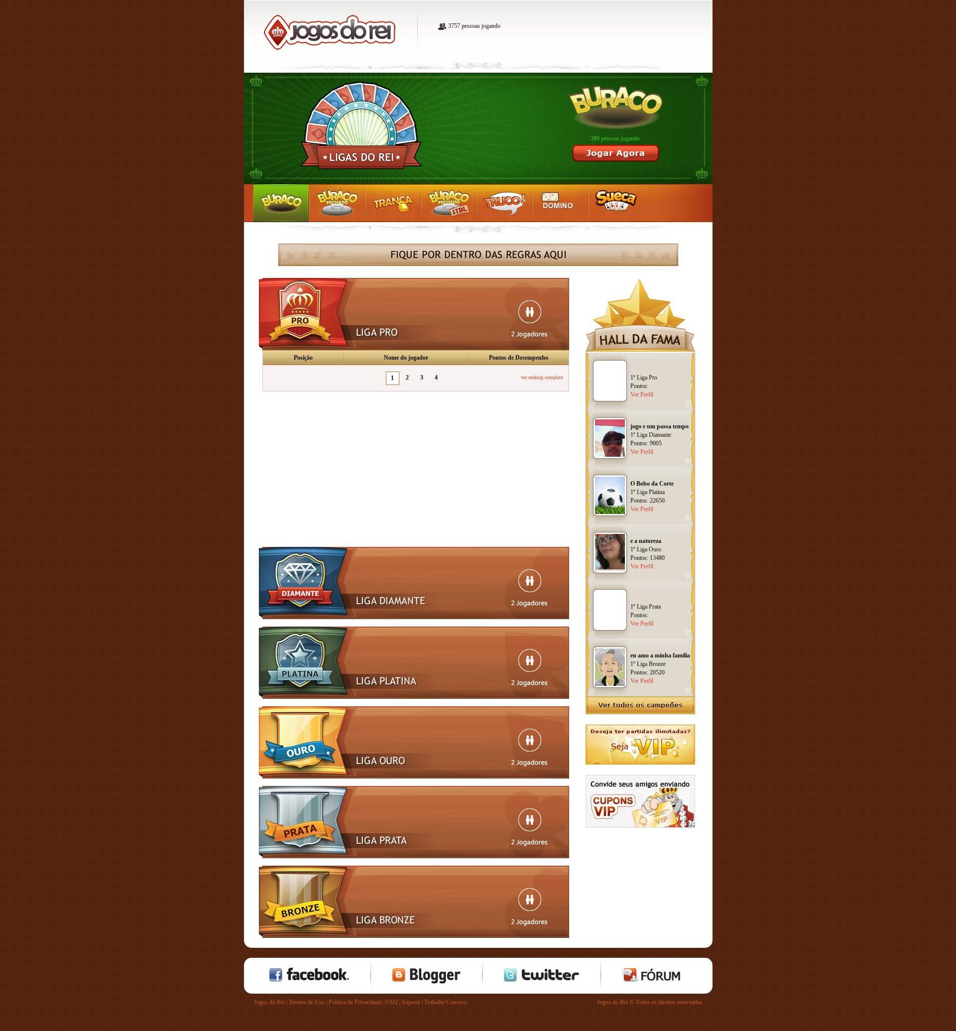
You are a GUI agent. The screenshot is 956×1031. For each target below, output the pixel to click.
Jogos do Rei (269, 1002)
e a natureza (645, 540)
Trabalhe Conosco (445, 1002)
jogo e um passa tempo (659, 426)
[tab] (414, 314)
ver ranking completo (542, 377)
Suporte (411, 1002)
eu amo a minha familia (660, 655)
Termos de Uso (307, 1002)
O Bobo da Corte (652, 483)
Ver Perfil (641, 394)
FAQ (392, 1002)
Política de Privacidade (355, 1002)
